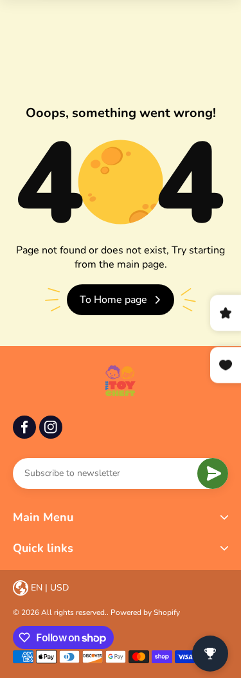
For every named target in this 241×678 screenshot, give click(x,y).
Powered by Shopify (145, 612)
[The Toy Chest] (120, 380)
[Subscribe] (212, 473)
